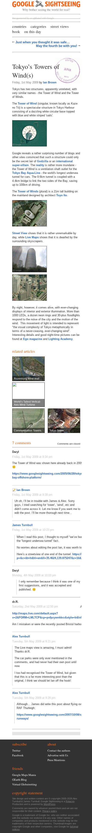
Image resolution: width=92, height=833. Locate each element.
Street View (19, 233)
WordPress (49, 804)
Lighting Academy (60, 339)
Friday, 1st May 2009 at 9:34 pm (32, 456)
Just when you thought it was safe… (42, 42)
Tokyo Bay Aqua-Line (26, 172)
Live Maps (32, 237)
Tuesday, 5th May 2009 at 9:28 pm (33, 697)
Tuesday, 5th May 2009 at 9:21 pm (33, 641)
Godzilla (42, 161)
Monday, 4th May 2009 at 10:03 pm (34, 575)
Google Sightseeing (41, 6)
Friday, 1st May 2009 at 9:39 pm (32, 494)
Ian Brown (49, 82)
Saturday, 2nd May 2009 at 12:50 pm (35, 606)
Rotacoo (70, 801)
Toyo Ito (61, 195)
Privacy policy (49, 811)
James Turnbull (22, 525)
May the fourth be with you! (56, 46)
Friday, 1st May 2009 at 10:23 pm (33, 529)
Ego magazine (32, 339)
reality (40, 165)
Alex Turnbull (21, 636)
